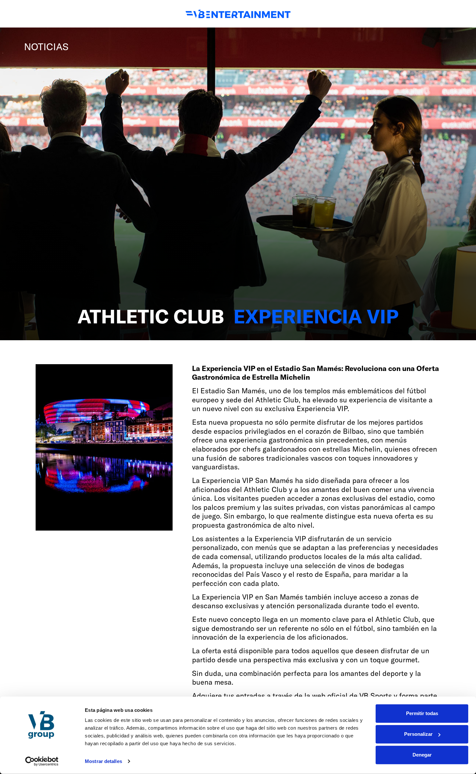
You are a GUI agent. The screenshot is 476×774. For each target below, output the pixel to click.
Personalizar (418, 734)
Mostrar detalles (103, 761)
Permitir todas (422, 713)
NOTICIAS (46, 46)
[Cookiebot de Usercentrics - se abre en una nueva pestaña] (42, 761)
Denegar (422, 754)
